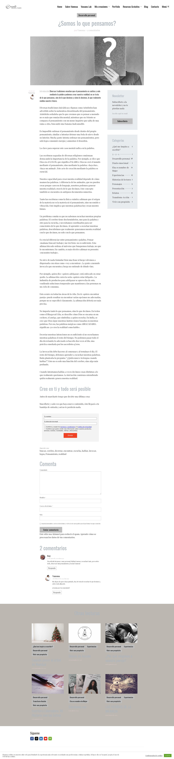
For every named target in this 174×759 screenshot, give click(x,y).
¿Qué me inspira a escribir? (120, 148)
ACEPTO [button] (167, 755)
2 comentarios (93, 30)
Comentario (43, 470)
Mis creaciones (101, 6)
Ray (49, 555)
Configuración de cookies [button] (153, 755)
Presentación (118, 188)
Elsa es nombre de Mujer (120, 169)
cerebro (50, 450)
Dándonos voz (77, 706)
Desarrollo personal (87, 15)
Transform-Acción (120, 197)
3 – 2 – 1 (115, 154)
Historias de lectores (121, 179)
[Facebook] (32, 738)
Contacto (155, 6)
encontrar (68, 450)
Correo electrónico (46, 506)
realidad (62, 454)
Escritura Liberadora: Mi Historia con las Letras (47, 712)
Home (59, 6)
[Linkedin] (41, 738)
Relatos (115, 193)
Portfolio (116, 6)
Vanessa (81, 30)
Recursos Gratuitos (131, 6)
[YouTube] (45, 738)
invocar (92, 450)
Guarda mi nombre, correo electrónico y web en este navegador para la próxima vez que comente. (71, 523)
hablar (85, 450)
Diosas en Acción (80, 656)
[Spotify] (50, 738)
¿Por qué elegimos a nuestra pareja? (118, 658)
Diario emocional (120, 163)
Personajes (117, 184)
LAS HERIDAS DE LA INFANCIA (118, 708)
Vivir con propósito (121, 201)
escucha (77, 450)
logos (42, 454)
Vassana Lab (86, 6)
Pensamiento (52, 454)
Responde (52, 568)
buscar (43, 450)
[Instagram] (36, 738)
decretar (59, 450)
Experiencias (118, 175)
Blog (146, 6)
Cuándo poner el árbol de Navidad (46, 662)
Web (41, 515)
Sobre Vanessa (71, 6)
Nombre (43, 498)
